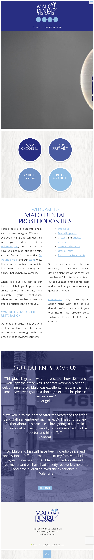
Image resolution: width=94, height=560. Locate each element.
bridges (76, 237)
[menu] (91, 2)
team (32, 259)
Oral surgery (65, 250)
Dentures (63, 228)
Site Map (61, 545)
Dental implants (67, 233)
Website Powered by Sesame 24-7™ (45, 545)
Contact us (55, 299)
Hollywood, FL (9, 246)
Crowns (62, 237)
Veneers (62, 242)
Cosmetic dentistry (69, 246)
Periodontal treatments (71, 255)
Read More (45, 488)
